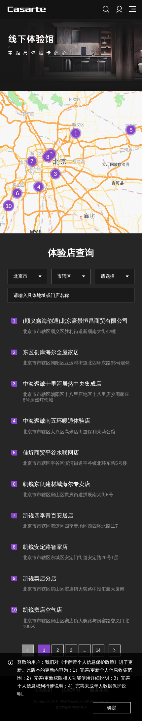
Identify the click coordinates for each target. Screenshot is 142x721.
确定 (111, 707)
